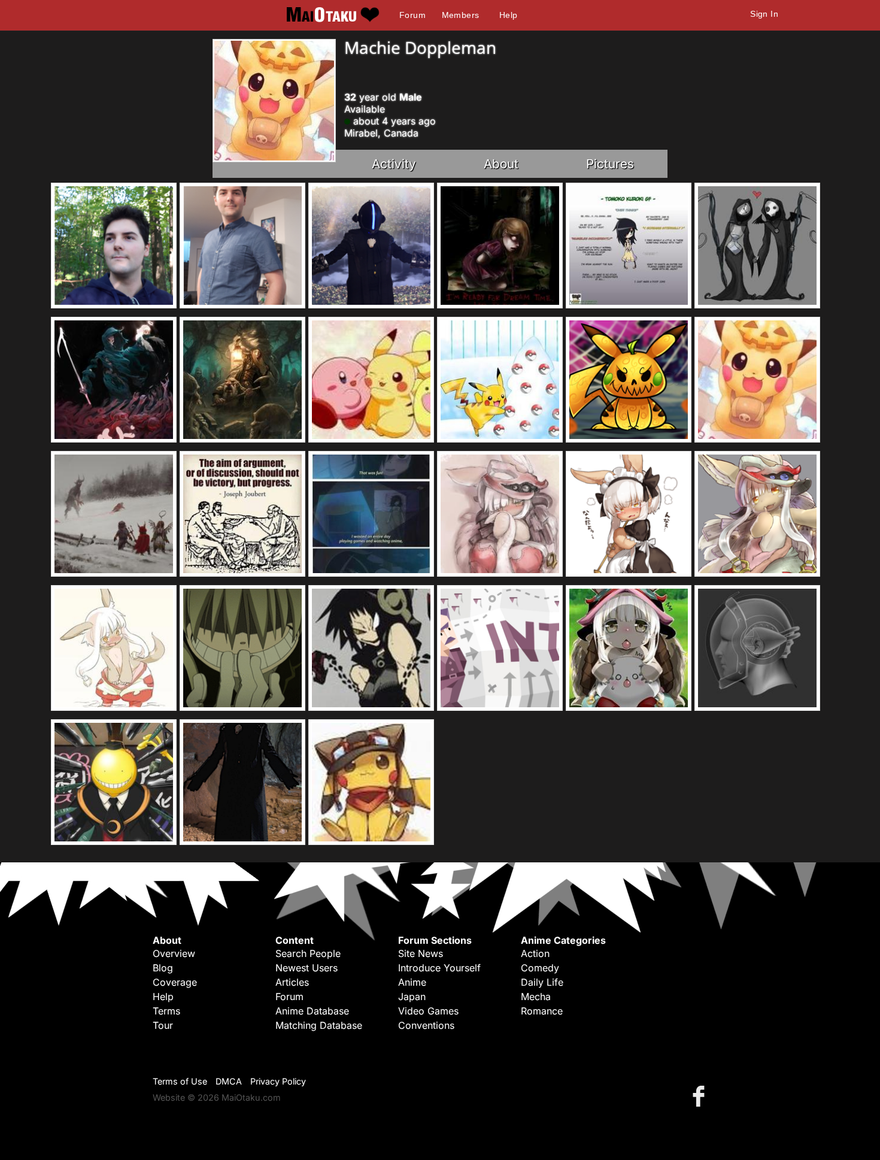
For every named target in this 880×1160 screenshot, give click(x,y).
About (501, 163)
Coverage (175, 982)
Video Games (428, 1011)
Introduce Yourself (439, 968)
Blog (163, 968)
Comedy (540, 968)
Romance (542, 1011)
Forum (412, 15)
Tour (163, 1025)
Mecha (536, 996)
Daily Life (542, 982)
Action (535, 953)
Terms (166, 1011)
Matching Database (318, 1025)
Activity (394, 163)
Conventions (426, 1025)
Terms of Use (180, 1081)
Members (461, 15)
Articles (292, 982)
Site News (420, 953)
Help (508, 15)
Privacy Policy (278, 1081)
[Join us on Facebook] (701, 1095)
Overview (174, 953)
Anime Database (312, 1011)
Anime (412, 982)
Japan (412, 996)
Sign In (764, 14)
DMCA (229, 1081)
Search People (308, 953)
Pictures (610, 163)
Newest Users (306, 968)
